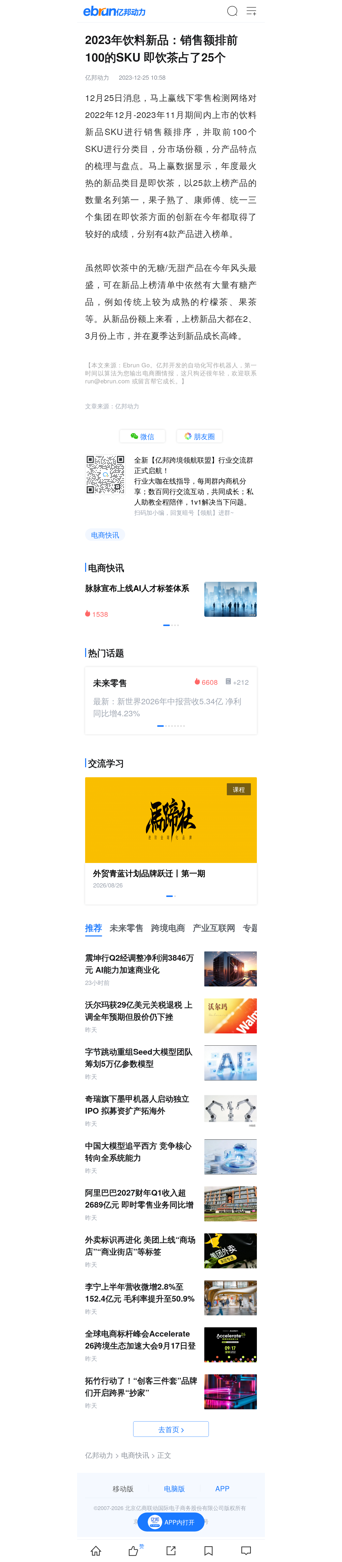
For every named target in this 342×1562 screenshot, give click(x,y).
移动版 (123, 1488)
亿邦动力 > (102, 1455)
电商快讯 (105, 535)
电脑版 (174, 1488)
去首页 (168, 1429)
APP (222, 1488)
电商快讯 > (138, 1455)
